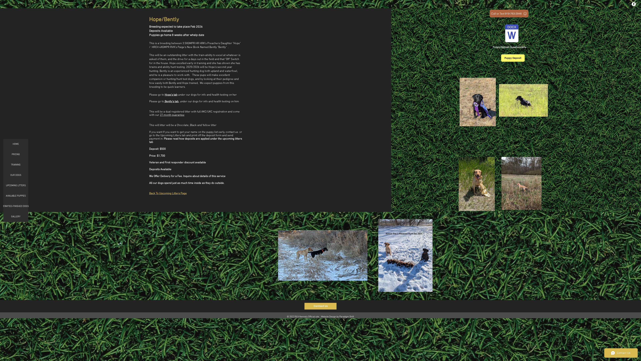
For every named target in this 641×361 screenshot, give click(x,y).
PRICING (16, 154)
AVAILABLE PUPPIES (16, 196)
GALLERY (15, 216)
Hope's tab (171, 95)
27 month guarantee (172, 115)
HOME (16, 144)
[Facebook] (634, 4)
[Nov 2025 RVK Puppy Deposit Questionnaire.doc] (511, 33)
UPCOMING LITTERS (16, 185)
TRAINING (16, 164)
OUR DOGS (15, 175)
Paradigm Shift (346, 316)
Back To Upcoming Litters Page (168, 193)
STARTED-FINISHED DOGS (15, 206)
